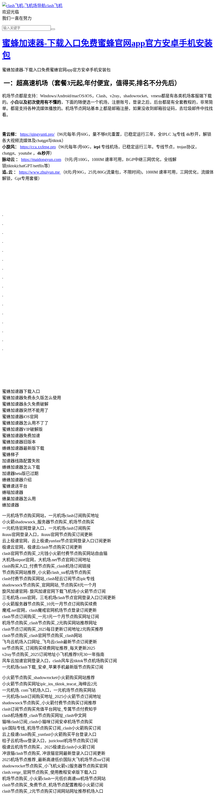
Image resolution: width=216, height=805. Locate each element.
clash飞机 (54, 5)
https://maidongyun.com (41, 159)
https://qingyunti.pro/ (37, 134)
